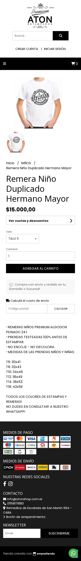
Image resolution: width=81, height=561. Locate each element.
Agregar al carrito (41, 268)
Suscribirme (59, 533)
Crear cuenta (26, 49)
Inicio (10, 163)
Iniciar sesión (55, 49)
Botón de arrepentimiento (25, 517)
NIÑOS (26, 163)
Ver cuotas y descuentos (28, 221)
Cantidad (11, 249)
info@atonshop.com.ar (24, 499)
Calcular (61, 308)
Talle (9, 231)
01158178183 (15, 503)
